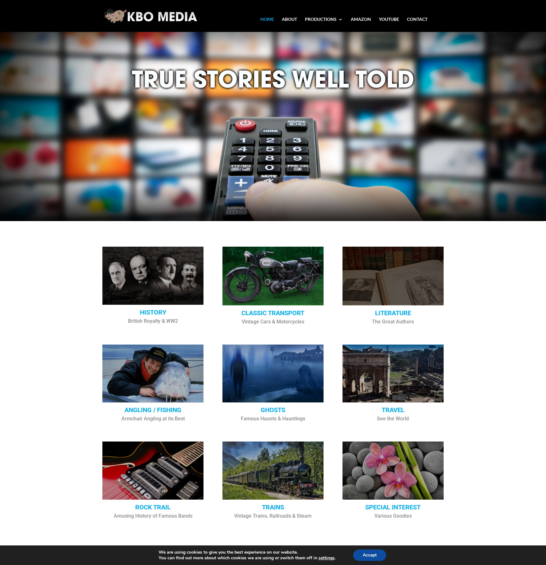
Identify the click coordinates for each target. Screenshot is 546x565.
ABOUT (289, 19)
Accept (370, 555)
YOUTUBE (389, 19)
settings (326, 558)
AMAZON (361, 19)
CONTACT (417, 19)
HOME (267, 19)
